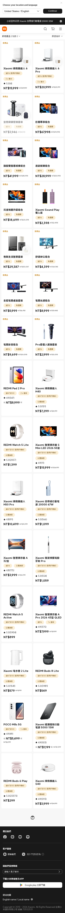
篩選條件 (56, 36)
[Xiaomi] (4, 28)
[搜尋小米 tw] (45, 29)
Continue (52, 11)
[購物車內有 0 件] (53, 29)
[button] (61, 3)
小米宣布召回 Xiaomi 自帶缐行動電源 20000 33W (30, 21)
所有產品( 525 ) (10, 36)
